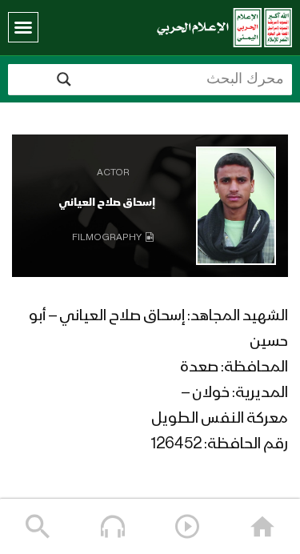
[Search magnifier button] (64, 79)
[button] (23, 27)
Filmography (107, 238)
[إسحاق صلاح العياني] (236, 205)
